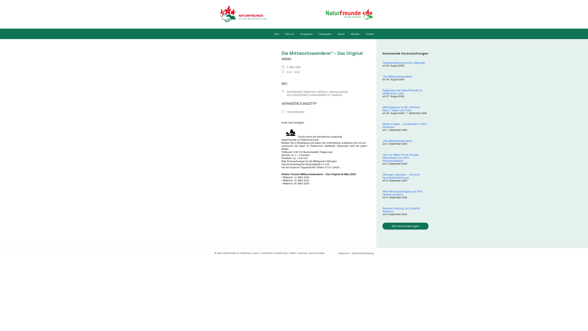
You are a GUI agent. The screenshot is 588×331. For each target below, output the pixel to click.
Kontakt (370, 33)
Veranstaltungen (296, 111)
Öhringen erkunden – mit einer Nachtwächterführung (401, 176)
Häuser (341, 33)
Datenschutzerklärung (363, 253)
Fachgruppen (325, 33)
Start (276, 33)
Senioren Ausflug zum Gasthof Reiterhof (401, 210)
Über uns (289, 33)
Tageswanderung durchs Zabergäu (404, 62)
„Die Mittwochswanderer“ (398, 76)
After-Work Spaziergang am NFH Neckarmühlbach (403, 193)
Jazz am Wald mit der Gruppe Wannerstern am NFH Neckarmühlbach (401, 157)
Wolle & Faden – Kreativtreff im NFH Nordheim (405, 125)
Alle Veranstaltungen (405, 226)
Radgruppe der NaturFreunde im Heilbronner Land (402, 92)
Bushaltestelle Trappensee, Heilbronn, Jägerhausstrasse (317, 91)
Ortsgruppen (306, 33)
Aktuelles (355, 33)
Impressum (343, 253)
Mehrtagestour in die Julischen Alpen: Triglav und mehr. (401, 108)
